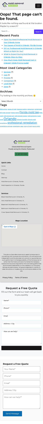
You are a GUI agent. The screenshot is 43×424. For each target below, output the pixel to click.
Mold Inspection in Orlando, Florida (12, 185)
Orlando (10, 118)
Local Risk (8, 84)
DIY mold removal (5, 112)
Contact (4, 170)
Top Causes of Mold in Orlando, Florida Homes (23, 45)
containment (38, 109)
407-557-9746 (22, 154)
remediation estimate (6, 126)
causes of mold (12, 109)
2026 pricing (3, 109)
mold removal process (20, 116)
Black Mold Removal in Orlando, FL (13, 197)
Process (7, 78)
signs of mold (28, 126)
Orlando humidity (22, 119)
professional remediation (22, 122)
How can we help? (10, 331)
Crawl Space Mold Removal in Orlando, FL (15, 212)
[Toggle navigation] (38, 6)
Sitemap (4, 177)
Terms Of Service (21, 277)
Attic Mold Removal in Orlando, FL (12, 200)
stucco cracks (36, 126)
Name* (6, 300)
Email (6, 316)
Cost (5, 75)
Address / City (9, 323)
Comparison (9, 81)
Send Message (12, 414)
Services (7, 72)
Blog (2, 174)
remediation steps (18, 126)
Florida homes (15, 112)
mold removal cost (8, 116)
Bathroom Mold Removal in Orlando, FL (14, 208)
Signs (6, 87)
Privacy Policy (8, 277)
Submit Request (21, 348)
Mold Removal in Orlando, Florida (12, 181)
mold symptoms (32, 116)
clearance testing (22, 109)
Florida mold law (29, 112)
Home (3, 166)
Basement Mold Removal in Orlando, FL (14, 204)
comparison (30, 109)
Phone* (6, 308)
